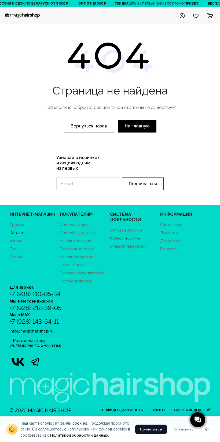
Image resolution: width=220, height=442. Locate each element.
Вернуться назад (89, 126)
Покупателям (76, 214)
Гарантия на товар (77, 249)
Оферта (159, 410)
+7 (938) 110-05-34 (35, 294)
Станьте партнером (128, 246)
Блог (14, 249)
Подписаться (143, 183)
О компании (171, 224)
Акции (15, 241)
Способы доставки (78, 233)
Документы (170, 241)
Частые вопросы (75, 281)
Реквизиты (169, 249)
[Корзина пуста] (210, 15)
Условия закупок (75, 241)
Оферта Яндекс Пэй (192, 410)
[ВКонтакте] (18, 361)
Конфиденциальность (121, 410)
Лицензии (169, 233)
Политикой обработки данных (79, 435)
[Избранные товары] (196, 15)
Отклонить (183, 429)
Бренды (17, 224)
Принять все (151, 429)
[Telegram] (35, 361)
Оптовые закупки (126, 230)
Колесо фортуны (125, 238)
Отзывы (16, 257)
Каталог (17, 233)
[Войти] (182, 15)
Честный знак (72, 265)
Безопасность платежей (82, 273)
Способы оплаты (75, 224)
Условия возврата (77, 257)
